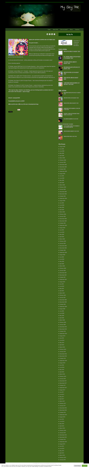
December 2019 (63, 326)
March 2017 (62, 401)
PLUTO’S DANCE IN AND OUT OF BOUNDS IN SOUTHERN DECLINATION (71, 126)
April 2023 (62, 236)
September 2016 (63, 414)
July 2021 (62, 284)
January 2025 (63, 189)
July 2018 (62, 365)
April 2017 (62, 399)
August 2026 (62, 146)
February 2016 (63, 430)
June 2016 (62, 421)
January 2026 (63, 162)
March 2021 (62, 293)
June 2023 (62, 232)
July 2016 (62, 419)
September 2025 (63, 171)
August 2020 (62, 308)
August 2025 (62, 173)
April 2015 (62, 453)
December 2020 (63, 299)
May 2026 (62, 153)
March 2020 (62, 320)
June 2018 (62, 367)
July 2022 (62, 257)
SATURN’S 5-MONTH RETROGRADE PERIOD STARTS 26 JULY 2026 (71, 114)
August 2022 (62, 254)
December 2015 (63, 435)
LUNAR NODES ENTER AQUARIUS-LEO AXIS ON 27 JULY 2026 (72, 83)
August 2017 (62, 390)
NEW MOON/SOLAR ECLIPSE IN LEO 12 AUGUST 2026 (72, 67)
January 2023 (63, 243)
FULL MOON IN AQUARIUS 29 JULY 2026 (71, 119)
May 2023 (62, 234)
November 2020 (63, 302)
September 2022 (63, 252)
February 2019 (63, 349)
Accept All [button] (85, 465)
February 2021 (63, 295)
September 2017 (63, 387)
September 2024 (63, 198)
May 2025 (62, 180)
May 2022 (62, 261)
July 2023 (62, 230)
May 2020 (62, 315)
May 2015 (62, 450)
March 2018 (62, 374)
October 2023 (63, 223)
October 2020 (63, 304)
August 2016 (62, 417)
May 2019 (62, 342)
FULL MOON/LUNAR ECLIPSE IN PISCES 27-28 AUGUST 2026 (72, 57)
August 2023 (62, 227)
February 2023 (63, 241)
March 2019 (62, 347)
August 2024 (62, 200)
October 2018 (63, 358)
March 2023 (62, 239)
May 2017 (62, 396)
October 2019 (63, 331)
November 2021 (63, 275)
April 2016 (62, 426)
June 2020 (62, 313)
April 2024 (62, 209)
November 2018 (63, 356)
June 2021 (62, 286)
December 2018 (63, 353)
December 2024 (63, 191)
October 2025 (63, 169)
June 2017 (62, 394)
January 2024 (63, 216)
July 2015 (62, 446)
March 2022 (62, 266)
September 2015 (63, 441)
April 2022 (62, 263)
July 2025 (62, 175)
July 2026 (62, 148)
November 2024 (63, 194)
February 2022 (63, 268)
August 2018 (62, 362)
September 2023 (63, 225)
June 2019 (62, 340)
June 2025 (62, 178)
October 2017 (63, 385)
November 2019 (63, 329)
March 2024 (62, 212)
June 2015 (62, 448)
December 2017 (63, 380)
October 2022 (63, 250)
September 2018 (63, 360)
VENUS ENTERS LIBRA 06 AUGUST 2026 (71, 78)
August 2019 (62, 335)
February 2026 (63, 160)
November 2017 (63, 383)
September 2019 (63, 333)
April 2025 (62, 182)
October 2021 (63, 277)
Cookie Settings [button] (77, 465)
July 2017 (62, 392)
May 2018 (62, 369)
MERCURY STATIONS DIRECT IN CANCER (66, 124)
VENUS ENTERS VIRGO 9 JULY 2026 (70, 136)
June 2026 (62, 151)
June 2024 (62, 205)
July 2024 (62, 203)
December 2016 (63, 408)
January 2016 (63, 432)
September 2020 (63, 306)
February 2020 (63, 322)
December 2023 (63, 218)
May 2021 (62, 288)
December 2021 (63, 272)
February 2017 (63, 403)
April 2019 (62, 344)
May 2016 (62, 423)
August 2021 (62, 281)
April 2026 (62, 155)
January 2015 (63, 459)
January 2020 (63, 324)
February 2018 (63, 376)
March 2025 (62, 185)
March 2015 (62, 455)
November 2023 (63, 221)
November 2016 (63, 410)
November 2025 (63, 167)
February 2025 (63, 187)
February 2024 (63, 214)
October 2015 (63, 439)
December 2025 (63, 164)
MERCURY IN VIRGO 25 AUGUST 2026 (72, 51)
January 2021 (63, 297)
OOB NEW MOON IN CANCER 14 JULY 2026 (71, 131)
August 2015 (62, 444)
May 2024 (62, 207)
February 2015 (63, 457)
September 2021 (63, 279)
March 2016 (62, 428)
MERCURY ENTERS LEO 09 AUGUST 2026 (71, 73)
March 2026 (62, 157)
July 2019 (62, 338)
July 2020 (62, 311)
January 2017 (63, 405)
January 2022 (63, 270)
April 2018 (62, 372)
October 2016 (63, 412)
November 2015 (63, 437)
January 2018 (63, 378)
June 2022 (62, 259)
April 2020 (62, 317)
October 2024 (63, 196)
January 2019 (63, 351)
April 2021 (62, 290)
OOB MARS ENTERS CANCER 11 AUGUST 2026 (70, 62)
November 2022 (63, 248)
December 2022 (63, 245)
